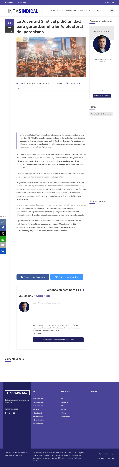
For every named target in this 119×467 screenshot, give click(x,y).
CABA (64, 399)
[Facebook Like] (3, 222)
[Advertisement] (51, 112)
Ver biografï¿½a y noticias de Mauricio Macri (58, 340)
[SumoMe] (3, 251)
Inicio (52, 10)
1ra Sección (38, 399)
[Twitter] (109, 2)
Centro (65, 402)
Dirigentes (97, 10)
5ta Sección (38, 413)
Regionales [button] (71, 10)
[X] (3, 233)
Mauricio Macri (42, 296)
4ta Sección (38, 409)
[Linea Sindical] (24, 10)
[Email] (3, 245)
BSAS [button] (59, 10)
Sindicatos (85, 10)
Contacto (110, 459)
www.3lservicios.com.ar (13, 455)
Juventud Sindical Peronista (101, 114)
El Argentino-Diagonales (55, 83)
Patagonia (66, 416)
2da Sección (38, 402)
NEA (64, 406)
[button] (21, 57)
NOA (64, 409)
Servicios (100, 459)
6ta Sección (38, 416)
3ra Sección (38, 406)
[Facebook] (104, 2)
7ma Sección (39, 420)
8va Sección (38, 424)
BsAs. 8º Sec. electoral (35, 83)
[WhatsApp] (3, 239)
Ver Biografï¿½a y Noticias (102, 95)
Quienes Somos (105, 454)
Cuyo (64, 413)
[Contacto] (113, 2)
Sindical (22, 83)
